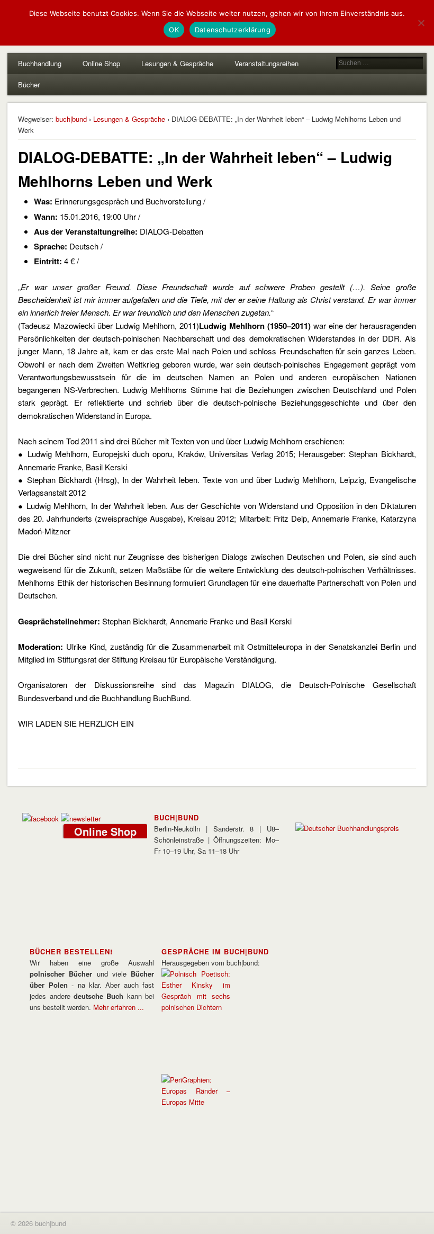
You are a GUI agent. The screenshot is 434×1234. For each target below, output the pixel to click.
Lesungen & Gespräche (177, 63)
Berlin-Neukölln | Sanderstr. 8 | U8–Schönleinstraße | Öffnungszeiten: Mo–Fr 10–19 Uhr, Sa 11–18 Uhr (216, 840)
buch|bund (71, 119)
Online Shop (101, 63)
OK (174, 29)
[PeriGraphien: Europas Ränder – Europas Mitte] (195, 1102)
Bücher (29, 84)
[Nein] (420, 22)
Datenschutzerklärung (232, 29)
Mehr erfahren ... (118, 1007)
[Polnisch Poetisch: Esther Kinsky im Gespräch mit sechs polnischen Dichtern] (195, 1007)
